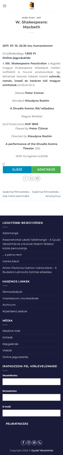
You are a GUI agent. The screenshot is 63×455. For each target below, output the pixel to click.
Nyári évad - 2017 (31, 18)
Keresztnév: (10, 390)
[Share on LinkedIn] (37, 178)
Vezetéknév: (10, 375)
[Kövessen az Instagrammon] (28, 442)
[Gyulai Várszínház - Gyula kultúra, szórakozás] (31, 6)
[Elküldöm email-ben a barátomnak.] (31, 178)
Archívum (9, 304)
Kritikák (8, 337)
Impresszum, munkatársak (21, 298)
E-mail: (7, 406)
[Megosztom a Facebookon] (25, 178)
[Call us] (39, 442)
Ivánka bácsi (11, 261)
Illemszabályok (12, 291)
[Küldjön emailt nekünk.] (34, 442)
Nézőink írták (11, 330)
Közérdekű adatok (15, 311)
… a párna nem (12, 254)
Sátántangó (10, 233)
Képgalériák (10, 344)
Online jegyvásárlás (17, 57)
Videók (7, 350)
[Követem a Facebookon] (23, 442)
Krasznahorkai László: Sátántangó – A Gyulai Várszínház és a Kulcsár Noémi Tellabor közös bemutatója (31, 244)
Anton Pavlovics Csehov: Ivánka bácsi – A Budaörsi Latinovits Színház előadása (30, 270)
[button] (5, 6)
